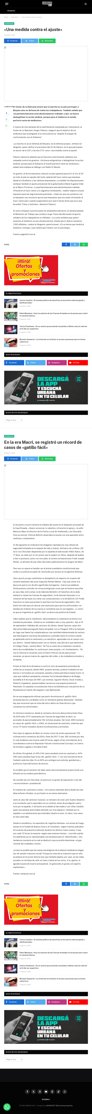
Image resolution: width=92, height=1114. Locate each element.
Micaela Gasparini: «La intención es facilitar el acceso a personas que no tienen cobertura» (52, 340)
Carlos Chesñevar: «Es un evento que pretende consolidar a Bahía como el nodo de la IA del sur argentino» (53, 327)
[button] (7, 1107)
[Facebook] (6, 113)
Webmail (11, 11)
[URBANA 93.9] (47, 4)
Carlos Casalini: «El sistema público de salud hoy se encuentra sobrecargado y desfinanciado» (52, 301)
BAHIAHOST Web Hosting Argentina (59, 1106)
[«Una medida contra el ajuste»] (46, 73)
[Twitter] (6, 119)
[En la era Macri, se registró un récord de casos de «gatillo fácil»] (46, 491)
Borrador (9, 23)
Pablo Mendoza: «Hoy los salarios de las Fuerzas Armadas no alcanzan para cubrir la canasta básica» (54, 314)
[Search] (85, 4)
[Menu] (6, 4)
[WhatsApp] (6, 125)
